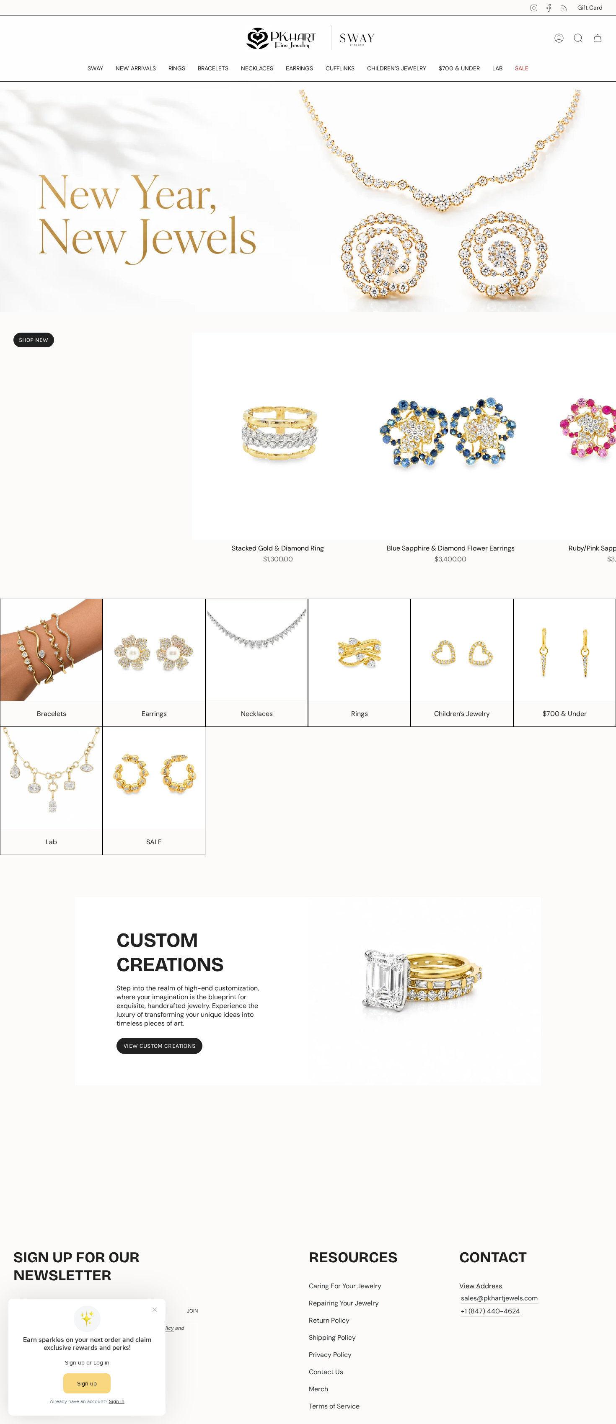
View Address (480, 1286)
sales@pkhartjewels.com (499, 1298)
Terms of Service (334, 1406)
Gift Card (590, 7)
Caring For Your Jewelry (345, 1286)
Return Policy (329, 1320)
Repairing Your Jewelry (344, 1303)
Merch (318, 1389)
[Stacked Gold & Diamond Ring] (278, 436)
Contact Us (326, 1371)
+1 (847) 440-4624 (490, 1311)
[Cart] (597, 38)
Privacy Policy (330, 1354)
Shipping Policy (332, 1337)
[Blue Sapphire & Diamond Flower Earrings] (450, 436)
